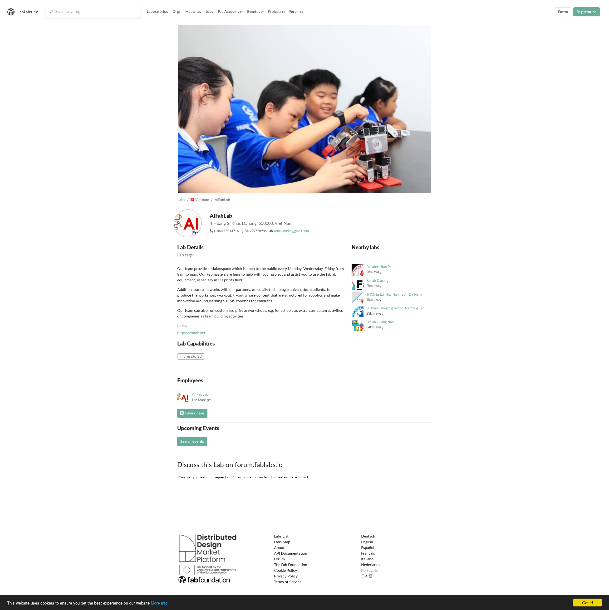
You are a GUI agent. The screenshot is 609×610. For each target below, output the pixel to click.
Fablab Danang (377, 281)
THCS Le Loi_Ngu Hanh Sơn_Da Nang (394, 294)
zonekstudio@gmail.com (291, 231)
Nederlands (370, 565)
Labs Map (282, 542)
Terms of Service (287, 582)
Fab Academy (228, 12)
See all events (192, 441)
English (367, 542)
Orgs (177, 12)
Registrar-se (586, 12)
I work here (194, 413)
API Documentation (290, 553)
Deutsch (368, 536)
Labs (181, 200)
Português (369, 570)
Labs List (281, 536)
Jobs (209, 12)
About (279, 548)
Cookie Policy (285, 570)
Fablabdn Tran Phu (379, 267)
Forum (294, 12)
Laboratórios (157, 12)
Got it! (587, 602)
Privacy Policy (286, 576)
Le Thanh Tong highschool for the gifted (395, 308)
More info (159, 603)
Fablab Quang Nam (380, 322)
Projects (274, 12)
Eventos (253, 12)
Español (367, 548)
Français (368, 553)
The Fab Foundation (290, 565)
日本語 (367, 576)
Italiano (367, 559)
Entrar (563, 12)
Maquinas (193, 12)
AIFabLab (222, 200)
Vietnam (201, 200)
